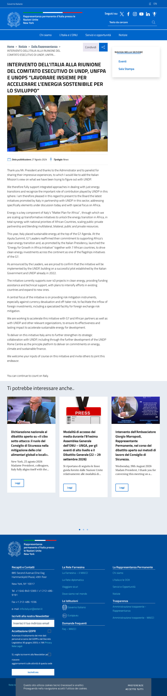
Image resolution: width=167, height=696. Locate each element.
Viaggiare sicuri (70, 587)
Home (10, 46)
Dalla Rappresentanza (44, 46)
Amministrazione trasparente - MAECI (133, 618)
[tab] (79, 529)
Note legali (14, 685)
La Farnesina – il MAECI (75, 573)
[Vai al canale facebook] (127, 14)
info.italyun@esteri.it (31, 609)
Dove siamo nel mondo (74, 594)
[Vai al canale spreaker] (153, 14)
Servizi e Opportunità (124, 587)
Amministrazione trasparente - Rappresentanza (129, 609)
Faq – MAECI (69, 629)
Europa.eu (72, 615)
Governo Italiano (15, 4)
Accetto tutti (135, 689)
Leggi (19, 483)
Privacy (48, 642)
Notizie (23, 46)
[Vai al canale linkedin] (147, 14)
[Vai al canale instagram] (134, 14)
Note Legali (17, 646)
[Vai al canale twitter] (121, 14)
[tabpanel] (31, 461)
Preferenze (136, 685)
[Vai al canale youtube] (140, 14)
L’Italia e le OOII (121, 580)
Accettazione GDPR (24, 631)
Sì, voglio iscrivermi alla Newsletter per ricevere (30, 655)
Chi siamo (118, 573)
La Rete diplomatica (73, 580)
